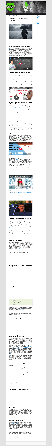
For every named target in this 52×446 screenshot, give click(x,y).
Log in (36, 29)
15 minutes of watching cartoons (19, 107)
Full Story (25, 225)
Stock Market (30, 192)
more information (21, 51)
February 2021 (37, 25)
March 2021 (37, 24)
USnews (10, 227)
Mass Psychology (24, 192)
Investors (20, 192)
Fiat (17, 135)
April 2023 (37, 22)
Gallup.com (22, 309)
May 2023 (37, 21)
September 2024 (38, 19)
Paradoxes (16, 159)
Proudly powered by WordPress (26, 443)
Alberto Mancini (17, 198)
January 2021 (37, 26)
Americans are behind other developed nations (19, 385)
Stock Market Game (11, 48)
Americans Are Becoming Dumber (17, 197)
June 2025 (37, 17)
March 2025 (37, 18)
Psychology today (19, 279)
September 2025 (38, 16)
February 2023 (37, 23)
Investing (12, 192)
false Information (17, 192)
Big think (19, 248)
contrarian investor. (11, 170)
